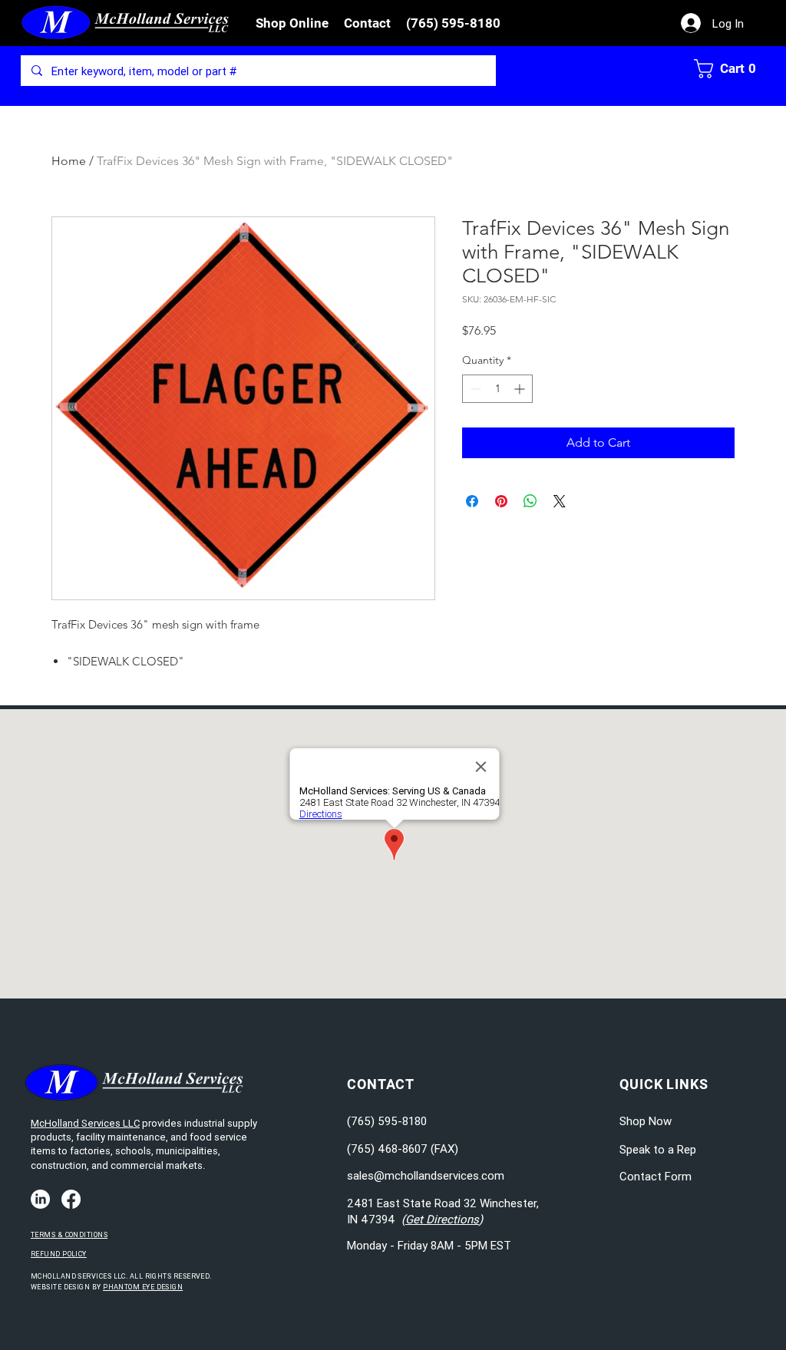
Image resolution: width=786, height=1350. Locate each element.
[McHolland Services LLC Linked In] (40, 1199)
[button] (292, 23)
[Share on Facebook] (472, 501)
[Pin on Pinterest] (501, 501)
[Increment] (520, 388)
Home (68, 160)
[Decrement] (474, 388)
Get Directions (442, 1219)
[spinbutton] (497, 388)
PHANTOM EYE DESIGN (143, 1287)
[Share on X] (559, 501)
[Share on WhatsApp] (530, 501)
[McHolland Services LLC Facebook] (71, 1199)
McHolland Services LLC (85, 1123)
